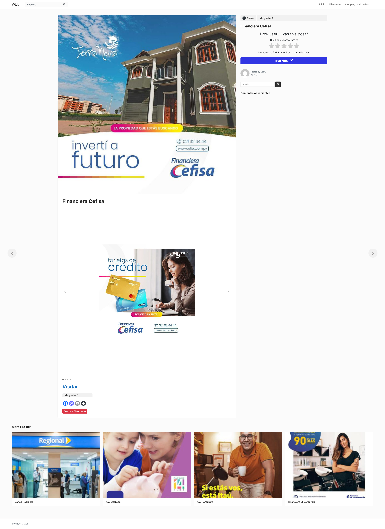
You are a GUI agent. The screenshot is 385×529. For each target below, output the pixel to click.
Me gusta (70, 395)
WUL (15, 4)
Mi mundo (335, 4)
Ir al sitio (281, 61)
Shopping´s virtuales (356, 4)
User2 (263, 72)
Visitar (70, 387)
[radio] (271, 46)
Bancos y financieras (75, 411)
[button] (228, 291)
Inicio (322, 4)
